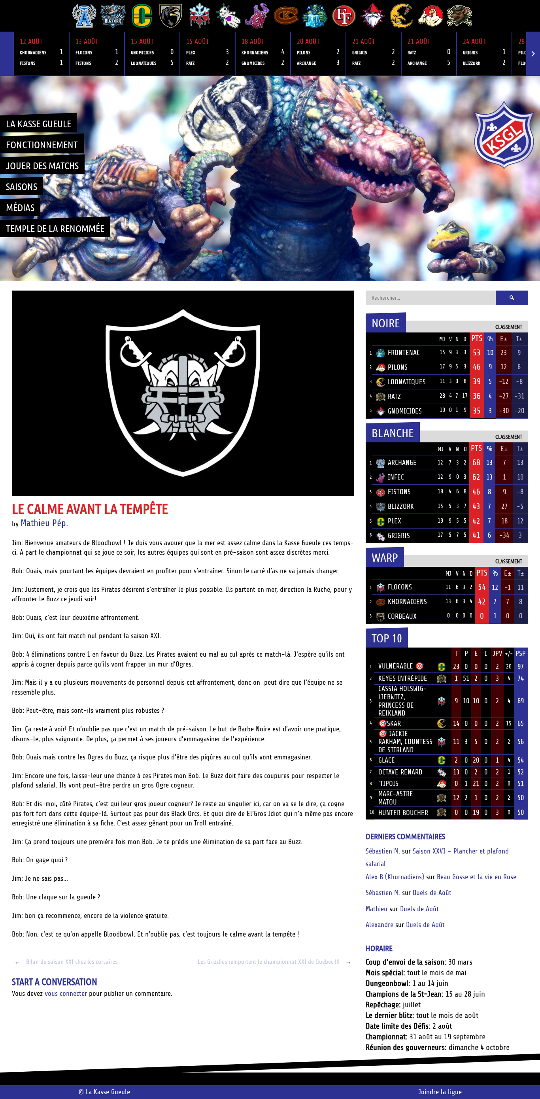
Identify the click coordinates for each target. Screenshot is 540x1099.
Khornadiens (407, 602)
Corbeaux (402, 616)
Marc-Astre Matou (395, 798)
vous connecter (66, 993)
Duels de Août (432, 893)
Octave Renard (400, 772)
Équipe (386, 339)
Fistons (399, 492)
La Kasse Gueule (38, 123)
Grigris (399, 536)
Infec (396, 477)
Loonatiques (407, 382)
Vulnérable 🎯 (401, 666)
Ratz (394, 396)
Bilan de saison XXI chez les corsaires (65, 961)
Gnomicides (405, 411)
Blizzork (401, 506)
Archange (402, 462)
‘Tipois (388, 783)
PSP (520, 653)
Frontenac (404, 353)
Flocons (400, 587)
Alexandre (379, 925)
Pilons (398, 367)
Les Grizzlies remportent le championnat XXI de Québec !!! (274, 961)
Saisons (21, 186)
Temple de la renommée (55, 228)
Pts (476, 338)
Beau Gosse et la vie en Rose (476, 877)
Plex (394, 521)
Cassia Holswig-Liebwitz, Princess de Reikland (402, 701)
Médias (20, 207)
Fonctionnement (42, 144)
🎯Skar (389, 723)
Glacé (386, 760)
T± (519, 339)
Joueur (389, 653)
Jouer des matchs (42, 165)
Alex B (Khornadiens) (395, 877)
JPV (497, 653)
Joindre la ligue (440, 1092)
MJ (442, 339)
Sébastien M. (383, 851)
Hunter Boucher (403, 813)
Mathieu (376, 909)
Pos (369, 339)
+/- (509, 654)
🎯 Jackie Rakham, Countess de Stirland (405, 742)
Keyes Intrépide (402, 678)
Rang (370, 654)
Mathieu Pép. (44, 523)
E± (504, 339)
